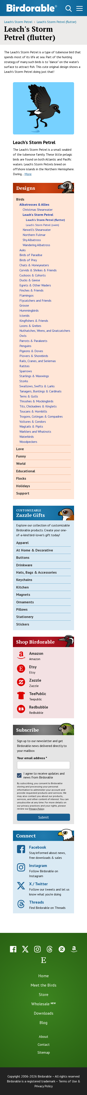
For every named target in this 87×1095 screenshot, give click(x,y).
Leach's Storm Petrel (18, 22)
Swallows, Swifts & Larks (37, 386)
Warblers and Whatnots (35, 431)
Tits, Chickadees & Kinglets (38, 406)
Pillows (22, 609)
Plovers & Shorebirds (33, 356)
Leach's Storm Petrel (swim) (42, 225)
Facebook (37, 847)
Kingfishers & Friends (33, 321)
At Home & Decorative (34, 550)
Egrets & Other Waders (35, 285)
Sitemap (43, 1052)
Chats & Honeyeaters (34, 265)
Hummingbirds (29, 310)
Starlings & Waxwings (34, 376)
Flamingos (26, 295)
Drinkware (24, 565)
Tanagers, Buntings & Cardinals (40, 391)
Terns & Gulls (28, 396)
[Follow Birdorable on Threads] (49, 949)
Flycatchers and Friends (35, 300)
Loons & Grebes (30, 326)
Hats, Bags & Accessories (36, 572)
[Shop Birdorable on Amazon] (74, 949)
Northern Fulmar (34, 235)
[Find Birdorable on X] (25, 949)
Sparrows (25, 371)
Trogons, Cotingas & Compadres (41, 416)
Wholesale (43, 1004)
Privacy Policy (36, 808)
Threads (36, 902)
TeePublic (37, 693)
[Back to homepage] (31, 7)
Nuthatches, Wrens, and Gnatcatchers (44, 331)
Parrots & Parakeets (33, 341)
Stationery (24, 616)
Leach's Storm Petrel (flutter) (56, 22)
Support (22, 493)
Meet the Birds (43, 985)
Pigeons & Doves (31, 351)
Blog (43, 1022)
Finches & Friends (31, 290)
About (43, 1036)
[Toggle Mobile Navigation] (79, 9)
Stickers (22, 624)
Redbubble (38, 707)
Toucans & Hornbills (33, 411)
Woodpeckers (28, 442)
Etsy (33, 666)
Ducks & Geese (29, 280)
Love (20, 449)
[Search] (68, 8)
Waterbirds (26, 437)
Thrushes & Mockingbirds (36, 401)
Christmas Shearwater (38, 209)
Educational (25, 471)
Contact (44, 1044)
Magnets (23, 594)
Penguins (25, 346)
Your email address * (32, 758)
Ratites (24, 366)
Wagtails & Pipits (31, 426)
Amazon (36, 653)
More (28, 174)
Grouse (24, 305)
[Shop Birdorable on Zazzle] (61, 949)
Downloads (43, 1013)
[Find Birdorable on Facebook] (13, 949)
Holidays (23, 486)
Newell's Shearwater (37, 230)
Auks (22, 250)
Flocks (21, 478)
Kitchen (22, 587)
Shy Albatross (32, 240)
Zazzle (35, 680)
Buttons (22, 557)
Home (43, 975)
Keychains (24, 579)
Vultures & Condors (32, 421)
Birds (20, 199)
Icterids (24, 315)
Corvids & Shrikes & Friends (38, 270)
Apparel (22, 542)
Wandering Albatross (36, 245)
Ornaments (25, 602)
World (20, 463)
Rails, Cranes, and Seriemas (37, 361)
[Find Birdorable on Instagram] (37, 949)
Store (43, 994)
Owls (23, 336)
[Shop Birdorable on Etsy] (43, 960)
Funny (21, 456)
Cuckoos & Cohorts (32, 275)
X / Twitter (38, 883)
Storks (23, 381)
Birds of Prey (28, 260)
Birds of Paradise (30, 255)
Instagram (38, 865)
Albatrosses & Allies (34, 204)
